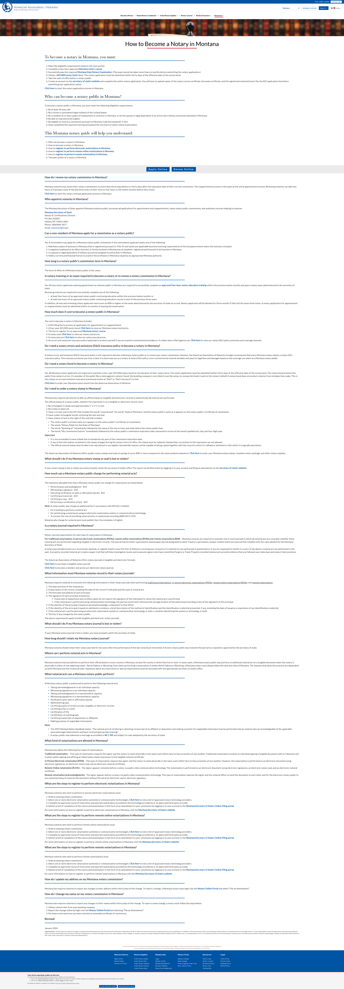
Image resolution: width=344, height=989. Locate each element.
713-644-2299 (322, 2)
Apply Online (158, 169)
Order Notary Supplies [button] (168, 16)
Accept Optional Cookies (108, 986)
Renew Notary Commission (146, 16)
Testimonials (207, 968)
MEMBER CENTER (309, 8)
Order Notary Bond (140, 968)
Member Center (160, 961)
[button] (324, 8)
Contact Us (336, 2)
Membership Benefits (162, 963)
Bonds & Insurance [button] (203, 16)
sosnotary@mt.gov (60, 227)
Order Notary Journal (141, 966)
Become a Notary (127, 16)
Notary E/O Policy (120, 963)
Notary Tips (207, 966)
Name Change (182, 961)
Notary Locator (208, 961)
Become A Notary (209, 963)
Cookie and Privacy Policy (72, 983)
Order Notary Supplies (141, 963)
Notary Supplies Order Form (187, 963)
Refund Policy (225, 966)
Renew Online (184, 169)
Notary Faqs (207, 959)
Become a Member (161, 966)
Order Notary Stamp (141, 959)
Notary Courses (187, 16)
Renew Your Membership (163, 968)
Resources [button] (219, 16)
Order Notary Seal (140, 961)
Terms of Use (59, 983)
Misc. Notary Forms (184, 966)
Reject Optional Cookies (126, 986)
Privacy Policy (225, 961)
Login (157, 959)
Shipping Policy (225, 963)
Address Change (183, 959)
